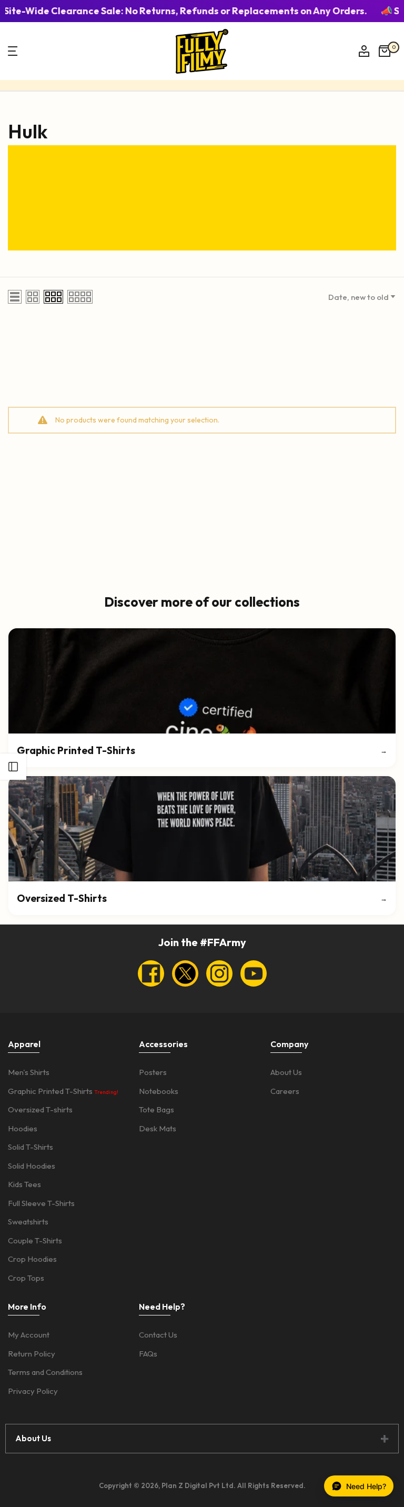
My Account (28, 1335)
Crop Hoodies (32, 1259)
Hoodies (22, 1128)
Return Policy (31, 1354)
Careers (284, 1091)
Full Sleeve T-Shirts (41, 1203)
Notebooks (158, 1091)
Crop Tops (26, 1278)
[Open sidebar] (13, 767)
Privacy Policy (33, 1391)
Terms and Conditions (45, 1372)
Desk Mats (157, 1128)
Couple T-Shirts (35, 1240)
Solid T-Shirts (30, 1147)
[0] (384, 51)
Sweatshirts (28, 1222)
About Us (286, 1072)
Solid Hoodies (31, 1166)
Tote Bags (156, 1109)
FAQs (148, 1354)
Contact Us (158, 1335)
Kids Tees (24, 1184)
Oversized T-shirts (40, 1109)
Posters (153, 1072)
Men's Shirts (28, 1072)
